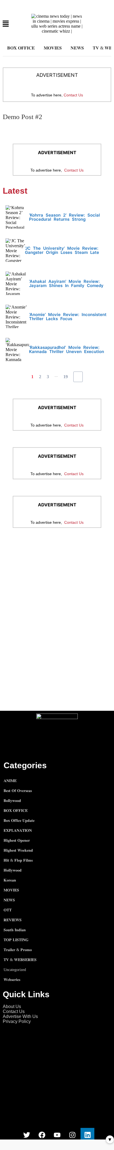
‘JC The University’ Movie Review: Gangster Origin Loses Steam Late (62, 250)
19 (65, 376)
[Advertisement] (57, 596)
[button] (6, 24)
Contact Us (73, 95)
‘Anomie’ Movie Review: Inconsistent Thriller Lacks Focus (68, 316)
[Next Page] (78, 377)
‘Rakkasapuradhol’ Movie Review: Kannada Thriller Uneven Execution (66, 349)
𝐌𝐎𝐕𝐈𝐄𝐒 (53, 48)
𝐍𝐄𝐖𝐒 (77, 48)
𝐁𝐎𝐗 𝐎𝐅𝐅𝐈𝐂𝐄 (21, 48)
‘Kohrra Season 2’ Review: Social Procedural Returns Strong (64, 217)
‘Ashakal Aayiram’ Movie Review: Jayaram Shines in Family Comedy (66, 283)
